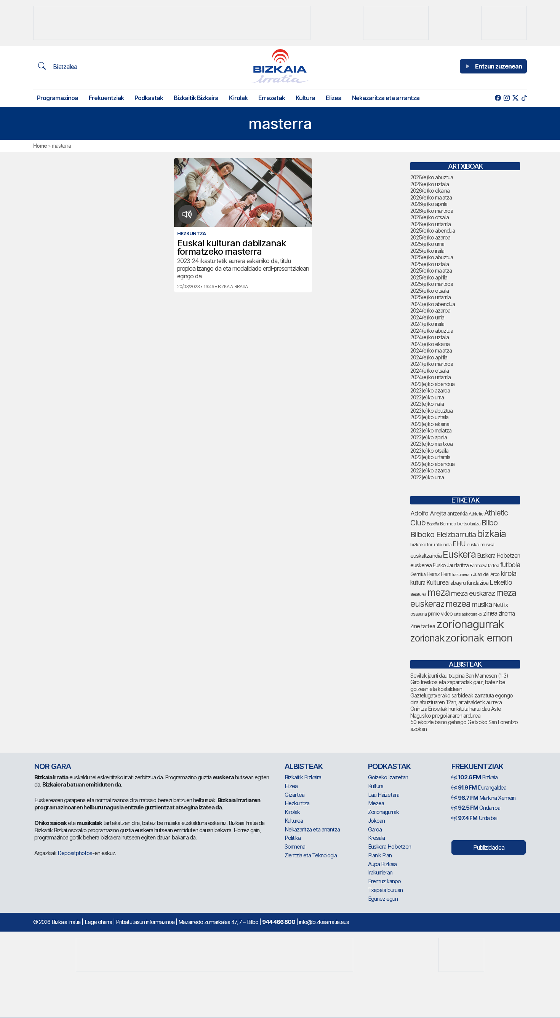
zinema (506, 613)
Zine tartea (422, 626)
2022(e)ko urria (427, 477)
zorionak (427, 638)
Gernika (418, 574)
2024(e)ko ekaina (430, 344)
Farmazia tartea (484, 565)
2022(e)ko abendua (432, 464)
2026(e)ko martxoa (431, 210)
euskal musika (480, 544)
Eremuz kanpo (384, 881)
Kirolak (238, 98)
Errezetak (271, 98)
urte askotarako (468, 614)
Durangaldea (482, 787)
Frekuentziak (106, 98)
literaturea (418, 594)
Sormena (295, 846)
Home (40, 145)
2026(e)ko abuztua (431, 177)
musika (482, 604)
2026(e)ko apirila (428, 204)
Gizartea (294, 794)
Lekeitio (501, 582)
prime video (440, 614)
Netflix (500, 604)
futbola (510, 564)
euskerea (421, 565)
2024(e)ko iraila (427, 324)
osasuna (418, 614)
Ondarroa (479, 807)
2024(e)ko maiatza (431, 350)
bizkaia (491, 533)
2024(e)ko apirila (428, 357)
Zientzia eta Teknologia (311, 855)
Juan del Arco (486, 574)
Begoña (433, 524)
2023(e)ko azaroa (430, 390)
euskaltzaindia (426, 555)
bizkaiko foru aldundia (430, 544)
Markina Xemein (486, 797)
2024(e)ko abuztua (431, 330)
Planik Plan (380, 855)
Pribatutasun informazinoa (145, 921)
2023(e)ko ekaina (429, 424)
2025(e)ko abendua (432, 230)
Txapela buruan (385, 890)
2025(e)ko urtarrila (430, 297)
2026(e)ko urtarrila (430, 224)
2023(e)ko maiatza (430, 430)
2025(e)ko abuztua (431, 257)
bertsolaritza (468, 524)
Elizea (333, 98)
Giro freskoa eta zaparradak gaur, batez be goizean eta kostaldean (457, 685)
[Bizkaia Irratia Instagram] (506, 98)
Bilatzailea (64, 66)
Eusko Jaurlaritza (451, 565)
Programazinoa (57, 98)
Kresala (376, 837)
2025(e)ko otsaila (429, 290)
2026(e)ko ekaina (430, 190)
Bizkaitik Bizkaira (196, 98)
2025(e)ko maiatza (431, 270)
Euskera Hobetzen (498, 555)
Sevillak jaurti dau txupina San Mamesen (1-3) (459, 675)
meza (438, 592)
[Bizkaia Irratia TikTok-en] (524, 98)
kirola (508, 573)
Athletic (476, 514)
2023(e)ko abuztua (431, 410)
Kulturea (437, 582)
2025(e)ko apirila (428, 277)
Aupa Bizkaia (382, 864)
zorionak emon (478, 638)
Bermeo (448, 524)
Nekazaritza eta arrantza (385, 98)
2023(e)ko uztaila (429, 417)
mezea (457, 603)
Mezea (376, 803)
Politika (293, 837)
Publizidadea (488, 847)
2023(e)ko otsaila (429, 450)
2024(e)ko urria (427, 317)
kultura (417, 582)
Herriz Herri (439, 574)
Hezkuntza (297, 803)
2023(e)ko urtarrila (430, 457)
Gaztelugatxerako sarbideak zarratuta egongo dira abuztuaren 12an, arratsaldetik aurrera (461, 698)
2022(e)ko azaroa (430, 470)
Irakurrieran (462, 574)
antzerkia (457, 513)
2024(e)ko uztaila (429, 337)
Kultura (305, 98)
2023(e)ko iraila (427, 403)
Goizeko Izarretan (388, 777)
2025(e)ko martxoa (431, 284)
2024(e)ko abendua (432, 304)
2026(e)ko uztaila (429, 184)
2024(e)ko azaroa (430, 310)
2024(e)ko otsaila (429, 370)
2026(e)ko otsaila (429, 217)
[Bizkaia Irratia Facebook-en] (498, 98)
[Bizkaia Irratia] (280, 66)
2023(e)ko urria (427, 397)
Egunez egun (383, 898)
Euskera (459, 554)
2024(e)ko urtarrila (430, 377)
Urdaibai (477, 818)
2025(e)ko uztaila (429, 264)
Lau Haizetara (383, 794)
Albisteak (304, 766)
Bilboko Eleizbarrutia (443, 534)
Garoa (375, 829)
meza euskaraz (473, 593)
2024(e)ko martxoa (431, 364)
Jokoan (376, 820)
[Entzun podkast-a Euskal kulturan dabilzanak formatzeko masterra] (187, 214)
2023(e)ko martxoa (431, 443)
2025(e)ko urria (427, 244)
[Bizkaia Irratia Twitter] (515, 98)
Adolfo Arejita (428, 513)
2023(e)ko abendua (432, 384)
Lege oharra (98, 921)
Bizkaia (478, 777)
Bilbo (490, 522)
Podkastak (148, 98)
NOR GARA (52, 766)
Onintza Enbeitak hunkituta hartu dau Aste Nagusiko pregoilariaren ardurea (455, 712)
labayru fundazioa (469, 582)
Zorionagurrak (383, 811)
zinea (490, 613)
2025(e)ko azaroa (430, 237)
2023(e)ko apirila (428, 437)
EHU (459, 544)
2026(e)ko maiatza (431, 197)
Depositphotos (75, 853)
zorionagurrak (470, 624)
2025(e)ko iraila (427, 250)
